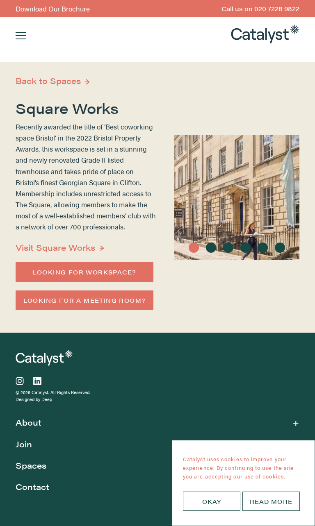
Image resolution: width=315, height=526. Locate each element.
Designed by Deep (34, 399)
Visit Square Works (55, 247)
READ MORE (271, 501)
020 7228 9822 (260, 8)
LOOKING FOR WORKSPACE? (85, 272)
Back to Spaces (48, 80)
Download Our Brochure (53, 9)
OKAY (211, 501)
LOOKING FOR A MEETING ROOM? (84, 300)
